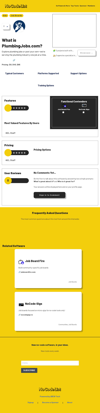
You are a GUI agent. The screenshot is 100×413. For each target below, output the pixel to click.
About (69, 402)
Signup (31, 402)
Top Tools (75, 6)
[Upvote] (7, 26)
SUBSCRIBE (29, 370)
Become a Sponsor (50, 402)
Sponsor (83, 6)
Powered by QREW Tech (50, 396)
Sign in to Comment (49, 195)
